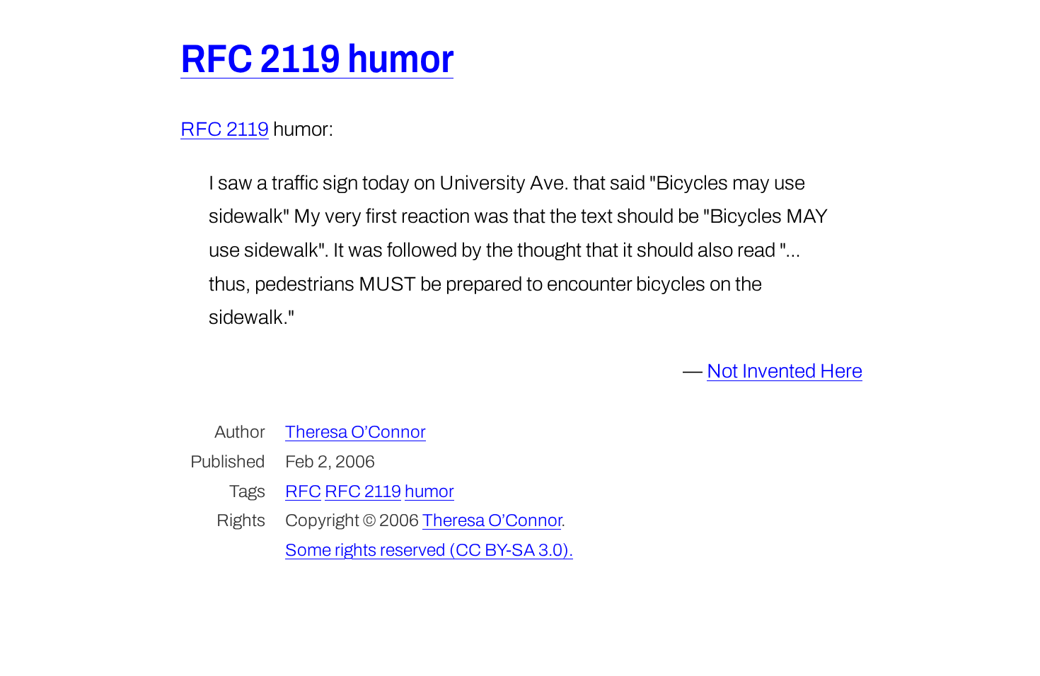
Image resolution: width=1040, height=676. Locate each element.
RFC (303, 491)
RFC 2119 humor (316, 59)
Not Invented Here (784, 371)
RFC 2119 (224, 129)
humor (429, 491)
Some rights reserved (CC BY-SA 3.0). (429, 549)
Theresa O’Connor (355, 431)
